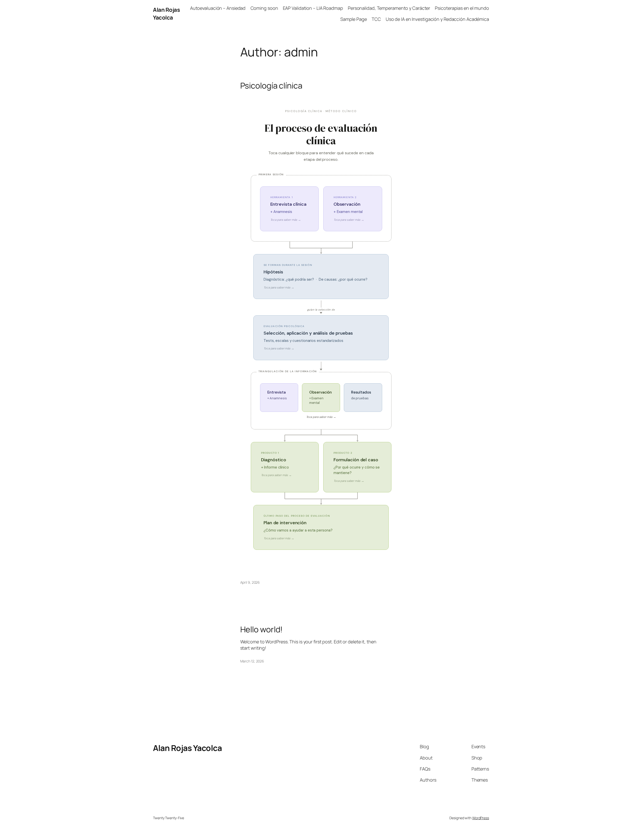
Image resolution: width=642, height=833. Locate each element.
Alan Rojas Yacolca (166, 13)
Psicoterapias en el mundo (462, 8)
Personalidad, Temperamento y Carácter (389, 8)
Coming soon (264, 8)
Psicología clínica (271, 85)
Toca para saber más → (321, 417)
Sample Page (353, 19)
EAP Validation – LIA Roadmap (313, 8)
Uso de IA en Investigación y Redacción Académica (437, 19)
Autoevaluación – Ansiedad (218, 8)
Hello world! (261, 629)
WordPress (480, 817)
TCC (376, 19)
